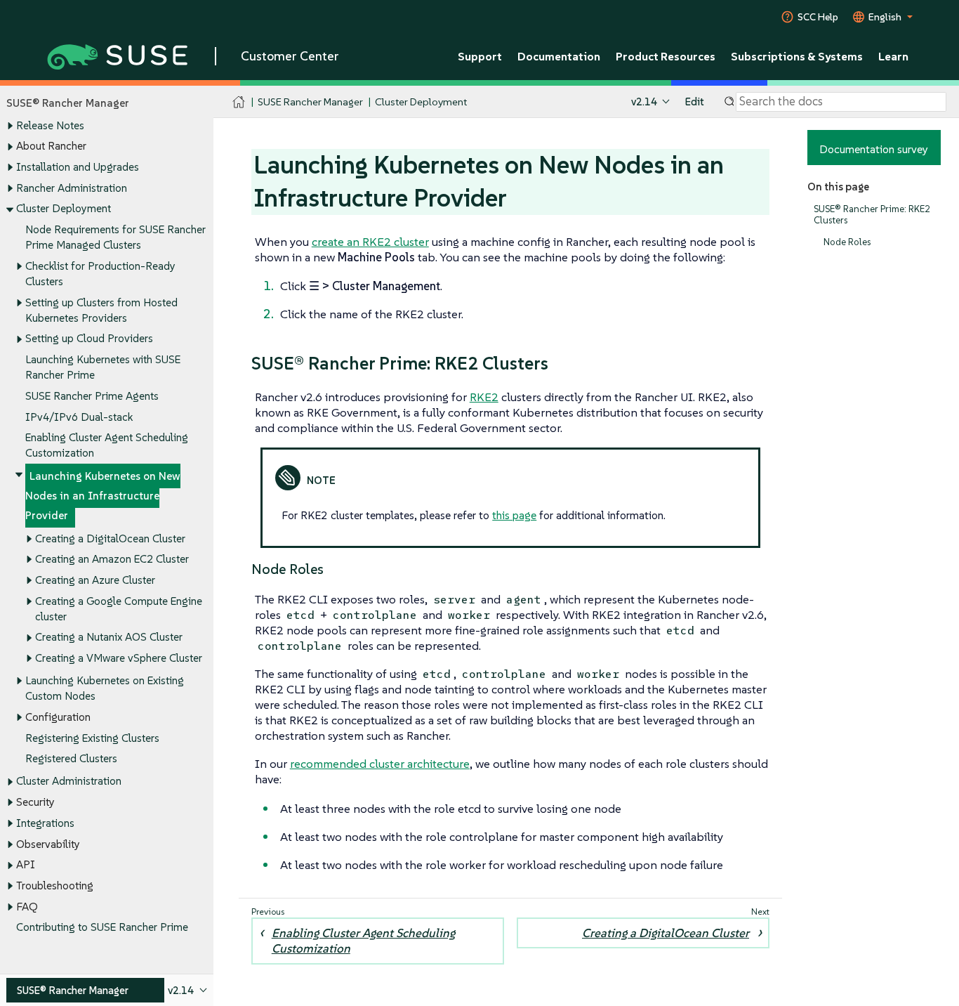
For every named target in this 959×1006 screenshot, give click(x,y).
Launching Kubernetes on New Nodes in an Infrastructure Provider (102, 495)
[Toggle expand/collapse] (9, 125)
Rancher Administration (71, 188)
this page (514, 515)
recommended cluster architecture (380, 763)
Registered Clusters (71, 758)
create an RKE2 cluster (370, 241)
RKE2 (484, 397)
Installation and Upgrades (77, 167)
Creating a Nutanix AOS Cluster (109, 637)
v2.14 (644, 101)
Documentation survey (873, 149)
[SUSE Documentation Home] (239, 102)
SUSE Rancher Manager (310, 101)
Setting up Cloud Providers (89, 338)
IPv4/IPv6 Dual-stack (79, 417)
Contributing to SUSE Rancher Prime (102, 927)
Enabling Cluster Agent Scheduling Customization (363, 940)
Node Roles (847, 242)
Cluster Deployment (63, 208)
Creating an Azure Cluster (95, 580)
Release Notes (50, 125)
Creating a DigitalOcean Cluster (110, 538)
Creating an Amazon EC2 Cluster (112, 559)
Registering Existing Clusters (92, 738)
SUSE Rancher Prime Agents (92, 396)
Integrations (45, 823)
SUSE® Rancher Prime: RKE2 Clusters (872, 214)
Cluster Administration (68, 781)
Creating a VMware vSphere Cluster (118, 658)
